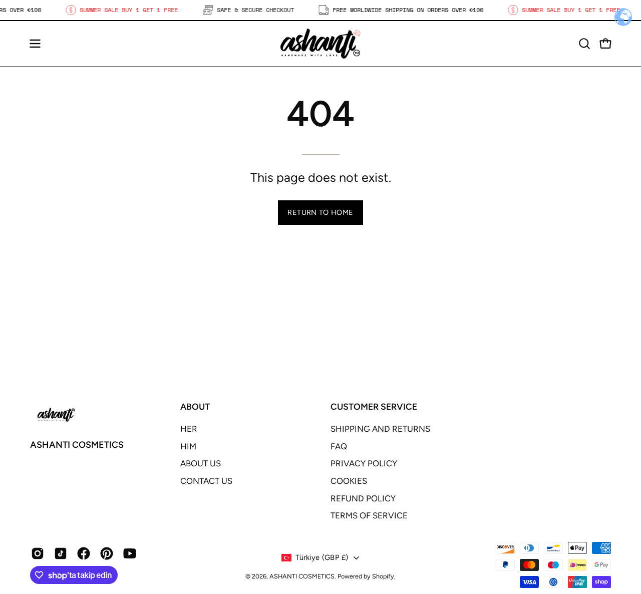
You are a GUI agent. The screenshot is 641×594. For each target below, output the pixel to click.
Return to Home (320, 212)
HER (188, 429)
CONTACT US (206, 481)
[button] (584, 43)
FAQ (339, 446)
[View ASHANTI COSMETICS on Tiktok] (60, 553)
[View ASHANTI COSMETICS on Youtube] (129, 553)
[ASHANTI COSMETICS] (320, 44)
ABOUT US (200, 463)
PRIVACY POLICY (364, 463)
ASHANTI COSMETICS (77, 444)
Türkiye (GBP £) (321, 557)
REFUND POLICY (363, 498)
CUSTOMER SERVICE (374, 406)
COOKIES (349, 481)
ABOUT (195, 406)
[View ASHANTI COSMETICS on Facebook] (83, 553)
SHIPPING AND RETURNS (380, 429)
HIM (188, 446)
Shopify (383, 576)
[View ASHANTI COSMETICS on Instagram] (37, 553)
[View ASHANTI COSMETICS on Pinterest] (106, 553)
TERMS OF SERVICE (369, 515)
